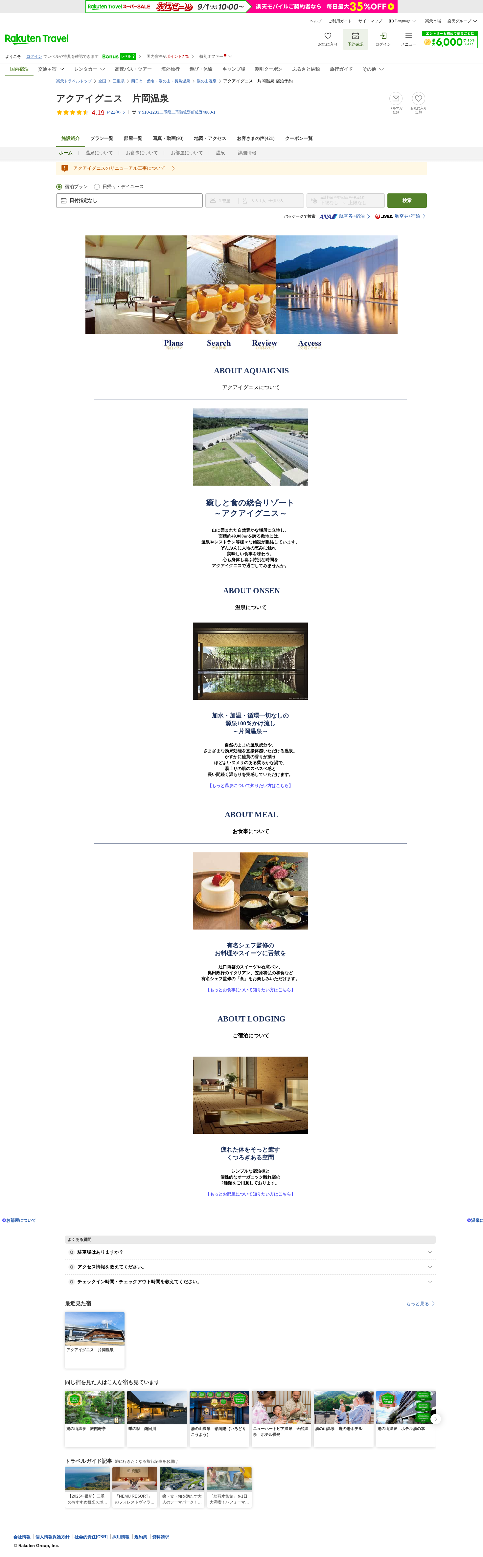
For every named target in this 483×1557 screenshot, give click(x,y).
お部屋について (187, 152)
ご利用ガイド (340, 21)
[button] (121, 1316)
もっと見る (417, 1303)
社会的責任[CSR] (91, 1536)
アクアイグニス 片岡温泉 (112, 98)
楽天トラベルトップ (74, 81)
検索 (407, 200)
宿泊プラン (76, 186)
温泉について (99, 152)
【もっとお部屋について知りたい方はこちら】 (250, 1194)
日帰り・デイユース (123, 186)
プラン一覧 (101, 138)
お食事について (142, 152)
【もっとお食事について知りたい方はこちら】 (250, 989)
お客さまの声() (256, 138)
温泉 (220, 152)
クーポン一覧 (299, 138)
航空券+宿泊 (352, 216)
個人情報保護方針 (52, 1536)
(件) (114, 112)
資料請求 (160, 1536)
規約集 (140, 1536)
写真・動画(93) (168, 138)
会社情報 (22, 1536)
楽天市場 (433, 21)
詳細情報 (247, 152)
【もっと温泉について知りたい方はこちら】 (250, 785)
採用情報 (120, 1536)
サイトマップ (370, 21)
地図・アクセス (210, 138)
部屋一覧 (133, 138)
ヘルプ (316, 21)
